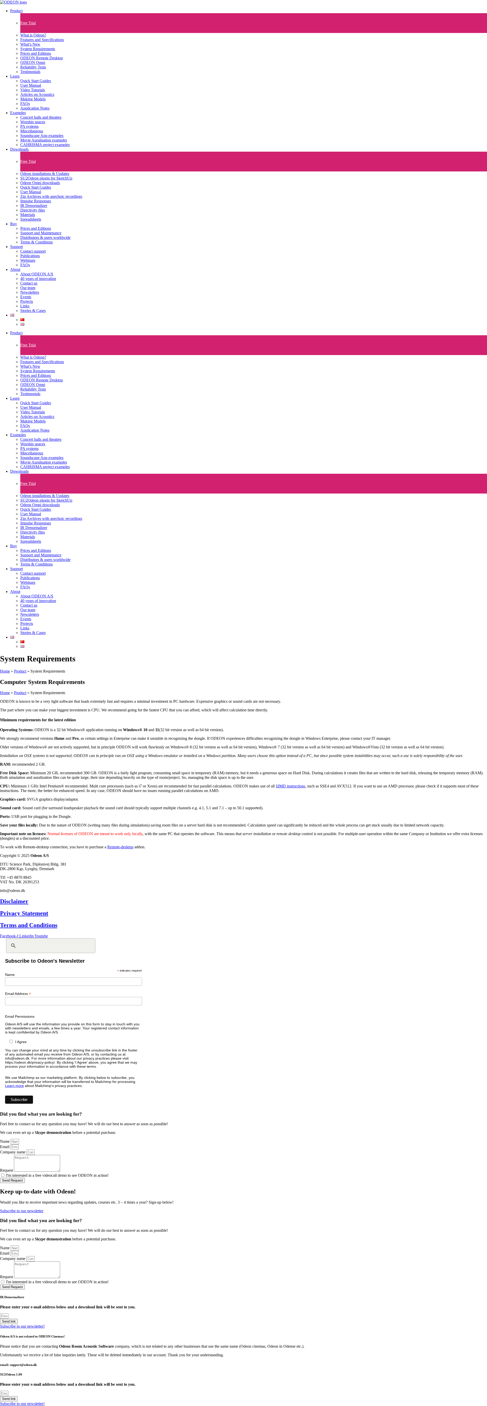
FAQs (25, 103)
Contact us (28, 283)
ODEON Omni (32, 62)
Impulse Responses (35, 201)
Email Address (18, 993)
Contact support (33, 251)
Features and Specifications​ (42, 40)
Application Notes (34, 108)
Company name (13, 1152)
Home (5, 671)
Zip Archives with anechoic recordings (51, 196)
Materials (27, 215)
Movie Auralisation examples (43, 140)
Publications (30, 256)
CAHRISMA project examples (45, 145)
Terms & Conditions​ (36, 242)
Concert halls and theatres (40, 117)
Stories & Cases (33, 310)
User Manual (30, 85)
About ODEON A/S (36, 274)
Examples (18, 113)
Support (16, 246)
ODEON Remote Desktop (41, 58)
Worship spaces (32, 122)
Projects (26, 301)
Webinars (27, 260)
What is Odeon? (33, 35)
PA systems (29, 126)
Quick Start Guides (35, 81)
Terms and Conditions (28, 925)
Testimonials (30, 71)
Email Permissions (19, 1016)
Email (5, 1147)
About (15, 269)
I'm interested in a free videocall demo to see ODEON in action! (57, 1175)
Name (10, 975)
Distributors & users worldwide (45, 237)
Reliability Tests (33, 67)
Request (7, 1170)
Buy (13, 224)
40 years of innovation (38, 278)
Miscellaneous (31, 131)
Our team (27, 288)
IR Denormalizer (33, 205)
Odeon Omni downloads (40, 183)
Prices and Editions (35, 53)
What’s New (30, 44)
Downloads (19, 149)
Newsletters (29, 292)
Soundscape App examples (41, 135)
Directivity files (32, 210)
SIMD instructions (290, 786)
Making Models (33, 99)
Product (16, 11)
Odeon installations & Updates (44, 173)
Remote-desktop (120, 847)
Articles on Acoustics (37, 94)
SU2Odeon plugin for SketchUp (46, 178)
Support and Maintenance (40, 233)
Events (25, 297)
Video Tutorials (32, 90)
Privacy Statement (24, 913)
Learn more (14, 1086)
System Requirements (37, 49)
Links (24, 306)
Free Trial (28, 23)
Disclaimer (14, 901)
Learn (15, 76)
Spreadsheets (30, 219)
